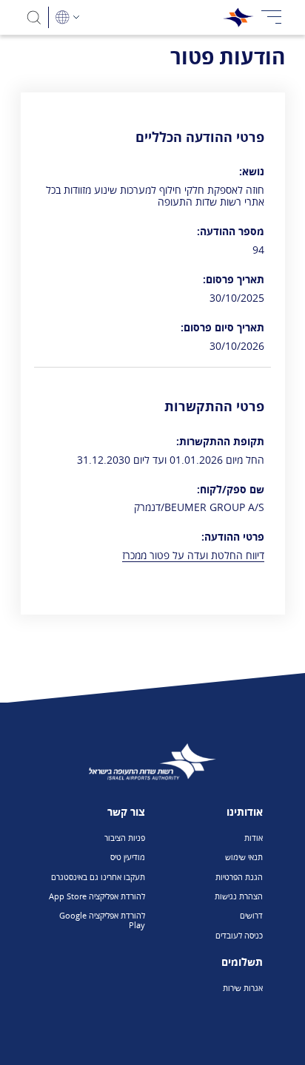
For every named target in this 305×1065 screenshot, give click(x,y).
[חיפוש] (34, 17)
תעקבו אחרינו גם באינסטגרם (98, 876)
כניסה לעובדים (239, 935)
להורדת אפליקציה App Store (97, 896)
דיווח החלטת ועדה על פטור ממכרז (193, 555)
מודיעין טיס (127, 856)
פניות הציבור (124, 837)
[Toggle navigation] (271, 17)
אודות (253, 837)
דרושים (251, 915)
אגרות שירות (243, 987)
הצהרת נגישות (239, 896)
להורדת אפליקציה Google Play (102, 920)
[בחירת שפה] (67, 17)
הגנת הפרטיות (239, 876)
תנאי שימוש (244, 856)
